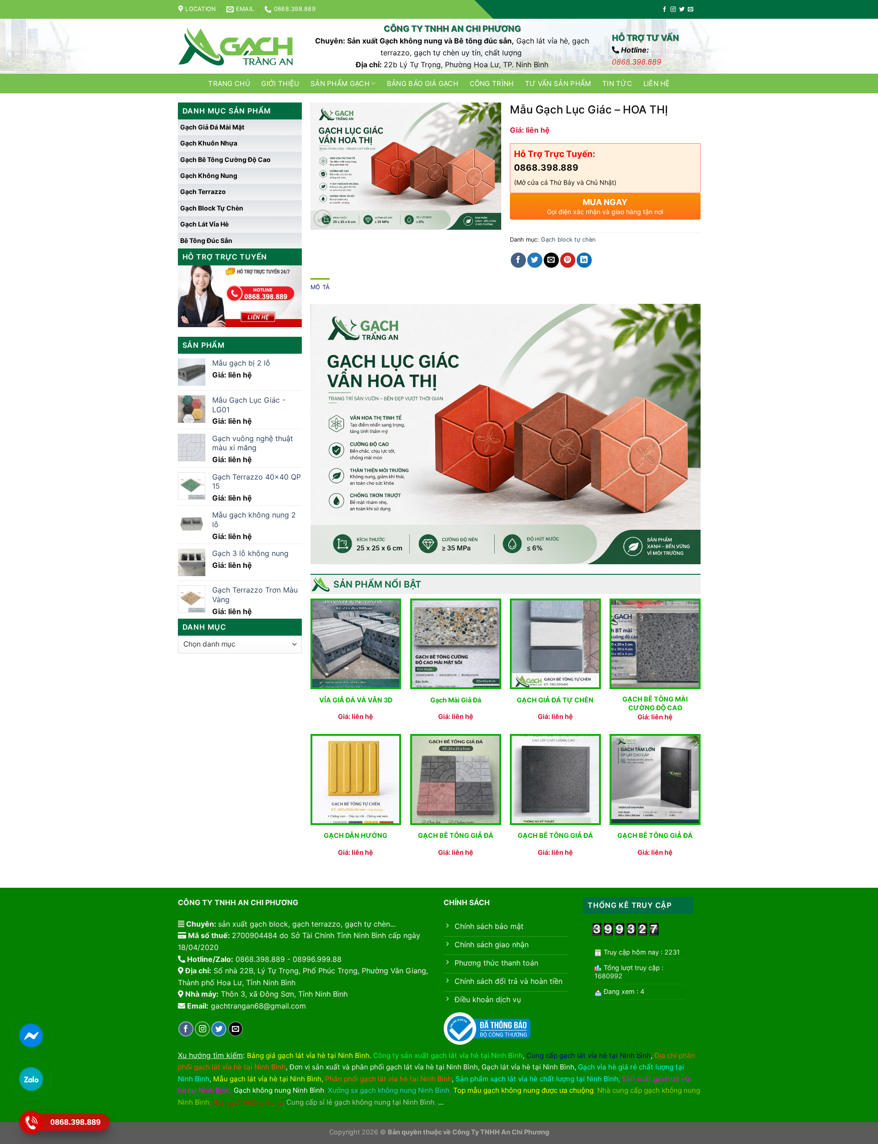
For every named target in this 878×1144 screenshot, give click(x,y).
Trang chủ (229, 83)
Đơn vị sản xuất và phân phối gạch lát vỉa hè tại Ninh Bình (383, 1067)
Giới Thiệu (280, 83)
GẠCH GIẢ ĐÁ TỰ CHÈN (555, 700)
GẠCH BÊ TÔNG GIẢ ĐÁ (455, 835)
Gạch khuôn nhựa (208, 143)
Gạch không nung (208, 175)
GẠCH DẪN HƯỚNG (355, 835)
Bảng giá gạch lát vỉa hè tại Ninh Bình (308, 1055)
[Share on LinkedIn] (584, 260)
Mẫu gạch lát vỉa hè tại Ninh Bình (267, 1078)
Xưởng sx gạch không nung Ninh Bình (389, 1090)
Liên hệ (656, 83)
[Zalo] (31, 1079)
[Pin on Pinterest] (567, 260)
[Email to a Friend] (551, 260)
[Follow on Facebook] (664, 9)
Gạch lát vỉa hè (204, 224)
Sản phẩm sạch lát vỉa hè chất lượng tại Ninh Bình (536, 1078)
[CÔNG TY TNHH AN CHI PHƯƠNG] (235, 46)
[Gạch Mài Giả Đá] (455, 644)
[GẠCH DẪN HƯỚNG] (356, 779)
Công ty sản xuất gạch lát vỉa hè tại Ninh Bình (448, 1055)
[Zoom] (323, 218)
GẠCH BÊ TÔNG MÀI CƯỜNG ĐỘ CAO (655, 703)
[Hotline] (31, 1122)
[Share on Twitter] (534, 260)
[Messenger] (31, 1035)
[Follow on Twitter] (682, 9)
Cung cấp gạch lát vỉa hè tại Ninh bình (588, 1055)
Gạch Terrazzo (203, 191)
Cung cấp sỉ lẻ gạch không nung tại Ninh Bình (360, 1102)
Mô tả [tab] (320, 287)
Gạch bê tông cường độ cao (225, 159)
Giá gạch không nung (248, 1102)
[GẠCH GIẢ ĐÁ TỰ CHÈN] (555, 644)
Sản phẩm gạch (340, 83)
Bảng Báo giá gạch (422, 83)
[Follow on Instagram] (673, 9)
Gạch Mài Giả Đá (455, 700)
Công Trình (492, 83)
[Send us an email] (690, 9)
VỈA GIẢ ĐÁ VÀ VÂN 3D (355, 700)
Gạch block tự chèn (211, 208)
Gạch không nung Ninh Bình (279, 1090)
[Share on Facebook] (518, 260)
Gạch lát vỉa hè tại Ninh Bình (528, 1067)
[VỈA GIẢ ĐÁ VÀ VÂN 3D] (356, 644)
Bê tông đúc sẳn (206, 240)
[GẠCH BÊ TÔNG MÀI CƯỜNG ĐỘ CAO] (655, 644)
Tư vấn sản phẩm (558, 83)
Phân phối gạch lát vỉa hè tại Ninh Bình (388, 1078)
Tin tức (617, 83)
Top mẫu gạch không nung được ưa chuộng (523, 1090)
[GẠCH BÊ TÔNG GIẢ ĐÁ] (455, 779)
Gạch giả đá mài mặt (212, 127)
